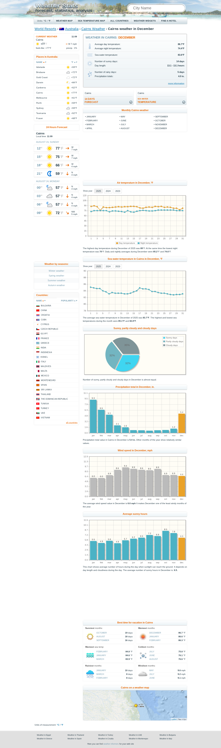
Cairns (39, 92)
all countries (71, 422)
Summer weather (56, 280)
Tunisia (45, 404)
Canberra (41, 87)
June (123, 120)
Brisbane (40, 72)
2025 (98, 191)
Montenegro (48, 380)
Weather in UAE (135, 735)
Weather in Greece (44, 739)
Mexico (45, 376)
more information (176, 83)
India (43, 348)
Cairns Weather (93, 29)
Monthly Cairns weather (135, 110)
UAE (43, 413)
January (91, 116)
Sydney (40, 108)
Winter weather (56, 270)
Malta (44, 371)
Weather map (64, 21)
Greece (45, 343)
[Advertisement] (135, 156)
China (44, 310)
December (161, 128)
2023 (117, 191)
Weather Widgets (145, 21)
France (45, 338)
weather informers (111, 744)
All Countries (119, 21)
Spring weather (56, 275)
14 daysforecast (91, 100)
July (123, 124)
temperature (147, 100)
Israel (44, 357)
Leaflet (174, 719)
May (123, 116)
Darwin (39, 82)
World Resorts (45, 29)
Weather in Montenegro (138, 739)
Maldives (46, 366)
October (160, 120)
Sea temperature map (91, 21)
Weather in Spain (75, 739)
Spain (44, 385)
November (161, 124)
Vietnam (45, 418)
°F (49, 21)
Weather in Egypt (44, 735)
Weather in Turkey (105, 735)
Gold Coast (42, 77)
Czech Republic (49, 329)
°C (45, 21)
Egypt (44, 334)
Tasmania (41, 113)
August (125, 128)
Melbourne (41, 98)
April (89, 128)
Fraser (39, 118)
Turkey (45, 408)
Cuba (43, 320)
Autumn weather (56, 285)
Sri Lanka (46, 390)
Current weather (46, 36)
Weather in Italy (166, 739)
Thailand (46, 394)
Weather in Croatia (106, 739)
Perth (39, 103)
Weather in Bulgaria (168, 735)
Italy (43, 362)
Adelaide (40, 67)
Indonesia (46, 352)
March (90, 124)
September (161, 116)
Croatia (45, 315)
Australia (71, 29)
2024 (108, 191)
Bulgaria (46, 306)
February (92, 120)
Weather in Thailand (76, 735)
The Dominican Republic (54, 399)
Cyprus (45, 324)
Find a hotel (169, 21)
